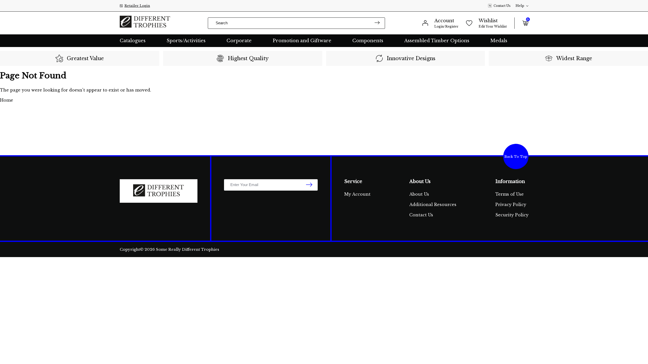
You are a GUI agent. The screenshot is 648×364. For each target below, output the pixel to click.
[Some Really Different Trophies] (145, 23)
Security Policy (512, 214)
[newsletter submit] (309, 185)
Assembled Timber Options (436, 40)
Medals (498, 40)
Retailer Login (137, 6)
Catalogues (133, 40)
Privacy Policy (510, 204)
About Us (419, 194)
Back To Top (515, 156)
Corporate (239, 40)
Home (6, 100)
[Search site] (377, 23)
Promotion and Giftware (302, 40)
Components (367, 40)
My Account (357, 194)
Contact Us (502, 6)
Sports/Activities (186, 40)
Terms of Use (509, 194)
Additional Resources (432, 204)
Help (520, 6)
